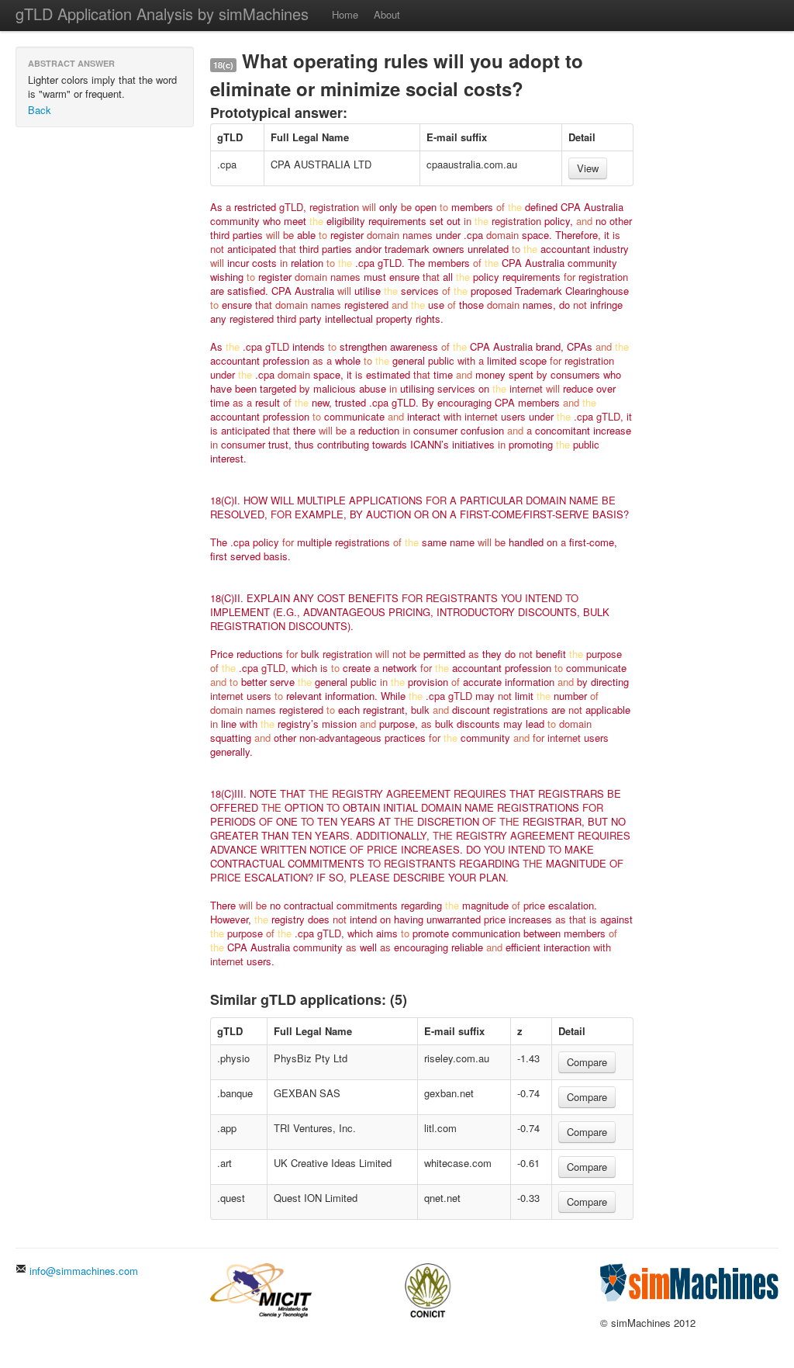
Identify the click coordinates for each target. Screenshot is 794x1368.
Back (39, 109)
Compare (587, 1062)
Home (345, 14)
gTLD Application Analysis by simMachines (162, 13)
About (387, 14)
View (588, 168)
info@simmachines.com (82, 1270)
